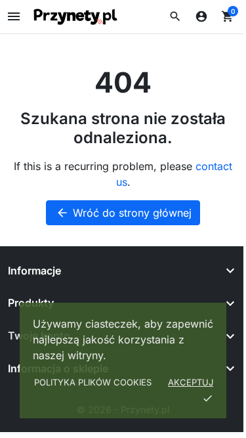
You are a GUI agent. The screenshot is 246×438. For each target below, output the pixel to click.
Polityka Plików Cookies (93, 382)
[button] (175, 16)
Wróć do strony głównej (124, 212)
